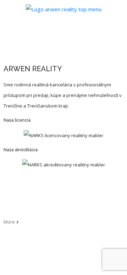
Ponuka (11, 192)
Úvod (9, 182)
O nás (10, 201)
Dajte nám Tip (18, 211)
